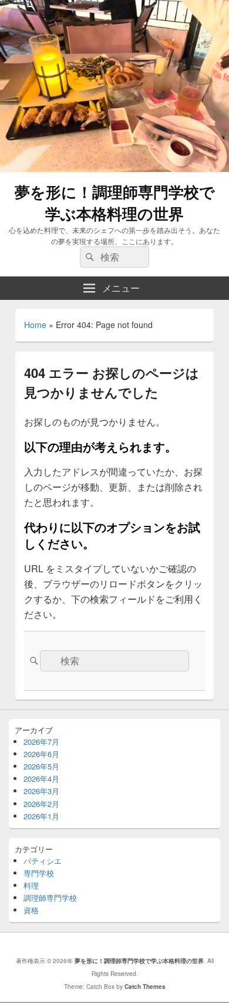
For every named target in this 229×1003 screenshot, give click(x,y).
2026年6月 (41, 753)
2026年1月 (41, 816)
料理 (31, 885)
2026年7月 (41, 741)
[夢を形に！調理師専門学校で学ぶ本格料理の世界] (114, 168)
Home (35, 324)
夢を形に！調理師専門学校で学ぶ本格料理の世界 (115, 202)
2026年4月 (41, 778)
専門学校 (38, 873)
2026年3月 (41, 790)
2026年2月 (41, 803)
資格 (31, 910)
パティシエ (42, 860)
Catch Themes (145, 986)
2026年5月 (41, 766)
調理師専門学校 (50, 897)
